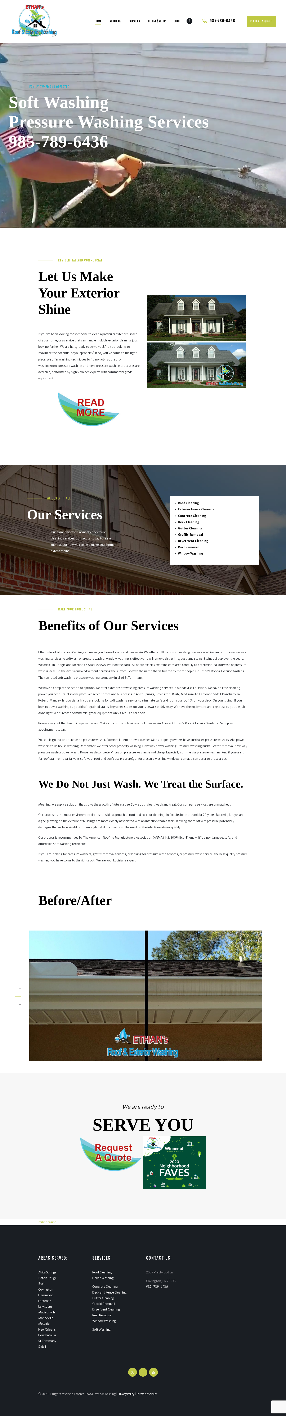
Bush (41, 1284)
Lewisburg (45, 1306)
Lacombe (44, 1301)
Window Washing (104, 1321)
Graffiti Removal (103, 1304)
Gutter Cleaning (103, 1298)
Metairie (44, 1324)
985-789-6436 (58, 141)
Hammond (45, 1295)
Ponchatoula (47, 1335)
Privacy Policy (126, 1394)
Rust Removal (102, 1315)
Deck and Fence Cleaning (109, 1292)
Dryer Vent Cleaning (106, 1309)
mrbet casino (47, 1222)
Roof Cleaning (102, 1272)
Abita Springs (47, 1272)
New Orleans (47, 1329)
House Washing (103, 1278)
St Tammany (47, 1341)
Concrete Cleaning (105, 1287)
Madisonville (46, 1312)
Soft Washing (101, 1329)
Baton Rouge (47, 1278)
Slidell (42, 1347)
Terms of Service (147, 1394)
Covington (45, 1289)
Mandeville (45, 1318)
